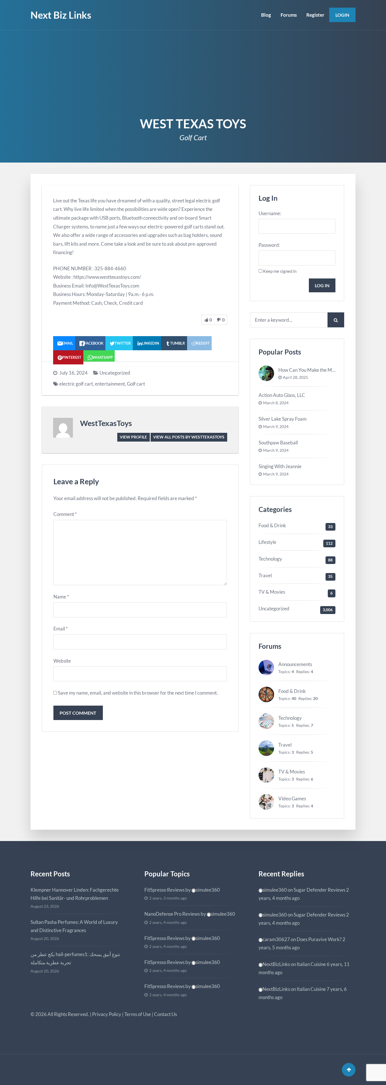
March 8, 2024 (276, 403)
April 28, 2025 (295, 377)
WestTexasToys (106, 423)
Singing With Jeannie (280, 466)
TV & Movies (272, 592)
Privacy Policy (106, 1014)
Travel (265, 575)
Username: (270, 213)
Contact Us (165, 1014)
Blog (266, 15)
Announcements (295, 664)
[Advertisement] (193, 72)
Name (61, 597)
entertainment (110, 384)
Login (342, 15)
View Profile (133, 437)
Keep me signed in (279, 271)
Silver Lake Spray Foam (283, 419)
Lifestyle (267, 542)
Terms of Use (137, 1014)
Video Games (292, 798)
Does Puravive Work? (319, 939)
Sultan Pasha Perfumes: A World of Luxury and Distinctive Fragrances (74, 926)
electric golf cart (76, 384)
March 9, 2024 (276, 426)
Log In (322, 285)
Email (60, 629)
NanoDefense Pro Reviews (172, 914)
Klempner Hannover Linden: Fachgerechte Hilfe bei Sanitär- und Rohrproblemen (75, 894)
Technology (270, 559)
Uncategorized (114, 373)
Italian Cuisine (311, 964)
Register (315, 15)
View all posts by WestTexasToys (188, 437)
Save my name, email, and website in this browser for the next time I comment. (138, 693)
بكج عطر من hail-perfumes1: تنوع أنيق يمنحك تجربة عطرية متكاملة (75, 958)
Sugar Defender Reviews (319, 890)
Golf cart (136, 384)
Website (62, 661)
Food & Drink (272, 525)
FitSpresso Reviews (164, 890)
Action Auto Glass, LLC (282, 395)
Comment (65, 514)
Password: (269, 245)
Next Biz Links (61, 15)
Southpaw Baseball (278, 443)
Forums (289, 15)
